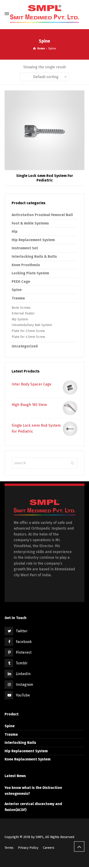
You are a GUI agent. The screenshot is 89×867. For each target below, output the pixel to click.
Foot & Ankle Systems (30, 223)
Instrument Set (25, 248)
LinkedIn (23, 674)
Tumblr (22, 663)
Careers (48, 848)
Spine (17, 290)
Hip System (20, 319)
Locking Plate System (30, 273)
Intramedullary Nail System (32, 325)
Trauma (18, 298)
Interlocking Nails (20, 742)
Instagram (24, 684)
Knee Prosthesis (26, 265)
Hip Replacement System (33, 240)
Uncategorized (25, 346)
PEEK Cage (21, 281)
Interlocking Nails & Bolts (34, 256)
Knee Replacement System (27, 759)
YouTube (23, 695)
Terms (9, 848)
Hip (15, 231)
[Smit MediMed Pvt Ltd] (44, 14)
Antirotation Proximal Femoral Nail (42, 215)
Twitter (22, 631)
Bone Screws (21, 308)
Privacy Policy (28, 848)
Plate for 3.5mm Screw (28, 331)
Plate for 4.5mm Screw (28, 337)
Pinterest (23, 652)
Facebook (24, 642)
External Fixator (23, 313)
